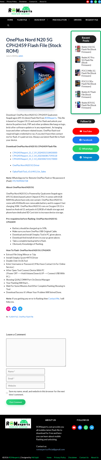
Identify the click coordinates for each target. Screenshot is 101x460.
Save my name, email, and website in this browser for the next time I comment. (37, 393)
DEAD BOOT (39, 20)
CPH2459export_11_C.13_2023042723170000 (34, 159)
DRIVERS (77, 20)
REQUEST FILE (92, 20)
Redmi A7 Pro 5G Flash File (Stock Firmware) (88, 61)
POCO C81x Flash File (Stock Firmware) (89, 84)
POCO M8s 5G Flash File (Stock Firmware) (89, 73)
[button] (8, 25)
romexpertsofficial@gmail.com (50, 449)
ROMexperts (51, 118)
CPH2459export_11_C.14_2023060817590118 (34, 155)
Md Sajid (35, 457)
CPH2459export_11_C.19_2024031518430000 (34, 152)
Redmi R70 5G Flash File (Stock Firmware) (89, 105)
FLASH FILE (22, 20)
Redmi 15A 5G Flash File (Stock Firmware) (89, 49)
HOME (10, 20)
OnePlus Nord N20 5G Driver (26, 165)
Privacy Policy (12, 2)
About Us (43, 2)
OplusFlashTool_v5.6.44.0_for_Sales (29, 171)
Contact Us (33, 2)
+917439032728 (20, 181)
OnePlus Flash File (26, 317)
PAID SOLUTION (60, 20)
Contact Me (53, 298)
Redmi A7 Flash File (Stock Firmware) (89, 94)
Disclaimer (23, 2)
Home (2, 2)
